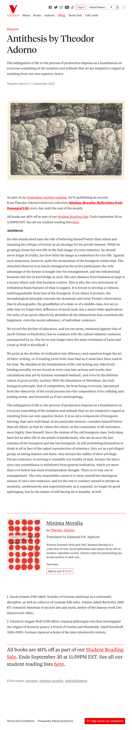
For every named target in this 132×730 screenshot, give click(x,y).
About (26, 15)
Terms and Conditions (20, 721)
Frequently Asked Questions (55, 721)
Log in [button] (80, 7)
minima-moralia (51, 681)
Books (37, 15)
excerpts (31, 681)
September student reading (47, 197)
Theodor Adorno (63, 530)
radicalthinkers (76, 681)
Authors (49, 15)
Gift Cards (91, 15)
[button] (117, 7)
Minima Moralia (64, 523)
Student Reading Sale (73, 217)
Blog (61, 15)
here (75, 222)
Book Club (75, 15)
